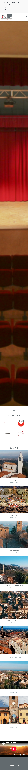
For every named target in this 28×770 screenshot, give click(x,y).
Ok (6, 9)
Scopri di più (12, 9)
